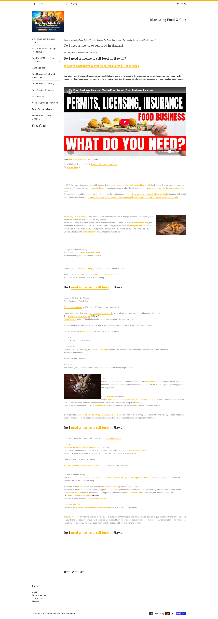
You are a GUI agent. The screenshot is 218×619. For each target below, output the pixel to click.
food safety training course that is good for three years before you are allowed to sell (120, 477)
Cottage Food (72, 167)
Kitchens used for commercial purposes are (82, 447)
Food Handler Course (135, 493)
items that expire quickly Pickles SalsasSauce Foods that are (133, 400)
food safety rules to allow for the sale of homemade (130, 185)
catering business (113, 438)
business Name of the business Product (92, 508)
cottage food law (89, 232)
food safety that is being (110, 487)
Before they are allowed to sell (76, 217)
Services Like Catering (73, 307)
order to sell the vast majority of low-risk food (148, 194)
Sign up (74, 4)
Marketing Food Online (53, 614)
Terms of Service (39, 595)
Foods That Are (70, 319)
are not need (72, 517)
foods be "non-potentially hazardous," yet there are (100, 415)
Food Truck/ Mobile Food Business (46, 59)
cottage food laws (97, 188)
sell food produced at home (138, 226)
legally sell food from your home (104, 164)
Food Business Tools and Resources (43, 75)
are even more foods (100, 406)
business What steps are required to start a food (83, 465)
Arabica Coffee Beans (100, 349)
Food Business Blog (42, 109)
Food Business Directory (43, 84)
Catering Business (46, 68)
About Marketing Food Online (45, 103)
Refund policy (37, 598)
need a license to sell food (79, 159)
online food (81, 490)
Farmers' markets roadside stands (109, 274)
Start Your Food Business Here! (43, 40)
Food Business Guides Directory (42, 117)
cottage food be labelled (96, 499)
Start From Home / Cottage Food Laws (44, 50)
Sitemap (35, 601)
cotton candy (85, 331)
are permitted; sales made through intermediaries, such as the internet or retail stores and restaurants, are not (133, 197)
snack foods (149, 381)
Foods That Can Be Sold (89, 253)
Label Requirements (72, 505)
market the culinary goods (87, 268)
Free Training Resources (43, 90)
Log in (66, 4)
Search (35, 592)
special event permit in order (101, 313)
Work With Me (38, 96)
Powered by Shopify (68, 614)
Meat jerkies (140, 403)
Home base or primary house (134, 450)
